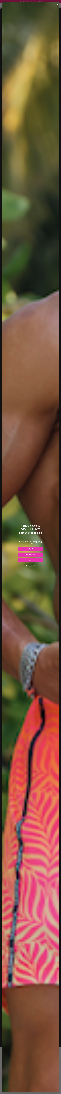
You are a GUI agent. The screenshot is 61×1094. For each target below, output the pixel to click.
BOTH (30, 560)
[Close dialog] (57, 3)
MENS (30, 549)
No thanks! (30, 566)
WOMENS (30, 554)
